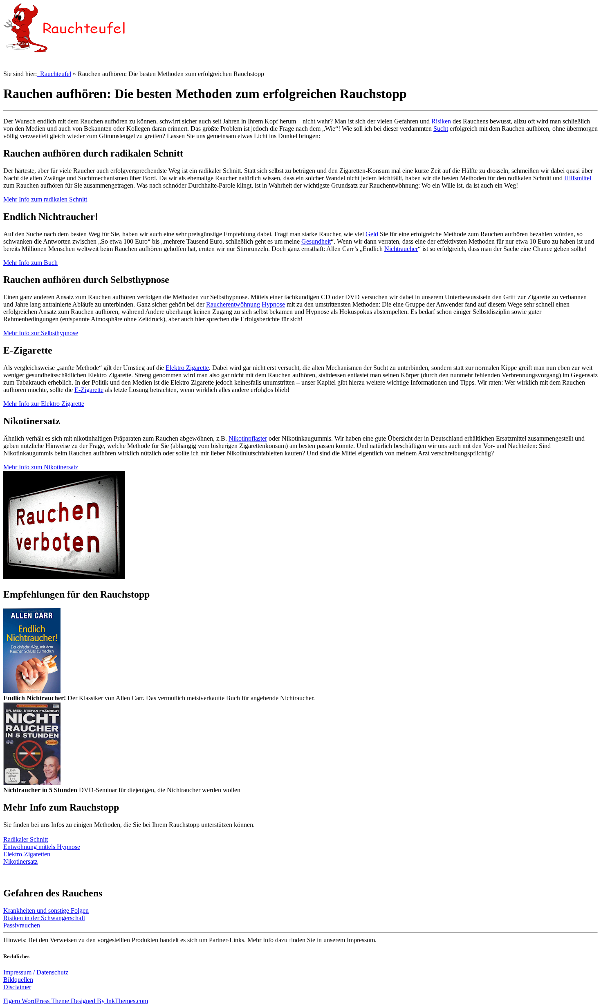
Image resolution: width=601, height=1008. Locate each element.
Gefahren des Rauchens (503, 62)
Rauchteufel (54, 73)
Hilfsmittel (577, 178)
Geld (372, 234)
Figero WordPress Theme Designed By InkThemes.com (75, 1000)
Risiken (441, 121)
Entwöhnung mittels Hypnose (41, 846)
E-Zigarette (88, 389)
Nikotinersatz (20, 861)
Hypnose (273, 304)
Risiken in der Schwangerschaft (44, 917)
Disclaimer (17, 986)
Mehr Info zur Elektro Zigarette (43, 403)
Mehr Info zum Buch (30, 262)
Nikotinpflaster (248, 438)
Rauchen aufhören (566, 62)
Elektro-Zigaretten (26, 854)
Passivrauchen (21, 925)
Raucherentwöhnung (233, 304)
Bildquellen (18, 979)
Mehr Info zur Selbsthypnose (40, 332)
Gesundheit (316, 241)
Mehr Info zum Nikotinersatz (40, 467)
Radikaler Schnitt (25, 839)
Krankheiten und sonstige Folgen (46, 910)
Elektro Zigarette (187, 367)
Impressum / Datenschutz (35, 972)
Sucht (440, 128)
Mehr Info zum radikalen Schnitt (45, 199)
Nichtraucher (401, 248)
